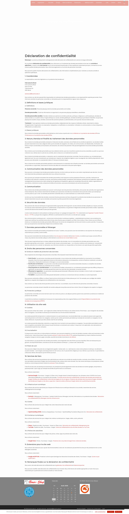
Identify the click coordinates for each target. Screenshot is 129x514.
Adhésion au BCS (89, 2)
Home (33, 2)
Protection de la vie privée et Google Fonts (64, 441)
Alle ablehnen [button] (118, 511)
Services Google (32, 375)
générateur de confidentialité (64, 465)
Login (103, 508)
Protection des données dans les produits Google (83, 379)
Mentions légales (81, 508)
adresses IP (53, 363)
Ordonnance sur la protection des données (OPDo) (38, 135)
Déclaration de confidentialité (94, 412)
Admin (119, 2)
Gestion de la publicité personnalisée (85, 381)
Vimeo (30, 425)
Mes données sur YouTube (82, 427)
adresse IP (55, 335)
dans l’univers (75, 236)
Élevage (58, 2)
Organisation (41, 2)
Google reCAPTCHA (33, 456)
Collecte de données (81, 441)
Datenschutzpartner (79, 465)
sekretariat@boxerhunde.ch (32, 94)
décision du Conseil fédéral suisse (68, 238)
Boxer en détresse (67, 2)
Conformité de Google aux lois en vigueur (58, 379)
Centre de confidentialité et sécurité (65, 427)
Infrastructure (55, 398)
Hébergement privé (84, 425)
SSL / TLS (76, 213)
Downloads (99, 2)
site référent (72, 337)
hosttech (30, 396)
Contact (113, 2)
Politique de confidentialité (40, 379)
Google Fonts (32, 441)
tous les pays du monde (60, 236)
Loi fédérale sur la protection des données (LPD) (84, 133)
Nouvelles (50, 2)
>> (74, 486)
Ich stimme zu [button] (110, 511)
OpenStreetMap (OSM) (34, 412)
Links (107, 2)
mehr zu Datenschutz (100, 511)
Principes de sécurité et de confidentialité (68, 377)
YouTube (30, 427)
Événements (77, 2)
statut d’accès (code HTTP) (65, 335)
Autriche (49, 398)
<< (54, 486)
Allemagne (43, 398)
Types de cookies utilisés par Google (65, 381)
